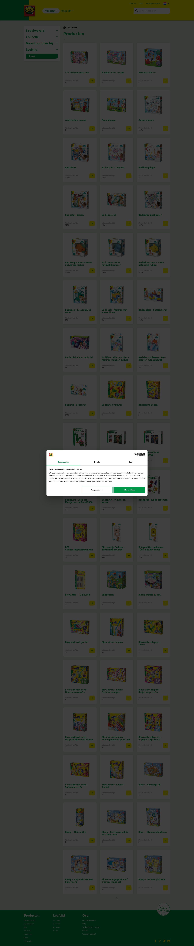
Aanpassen (95, 490)
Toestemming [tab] (63, 462)
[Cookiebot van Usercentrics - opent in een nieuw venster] (135, 454)
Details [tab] (97, 462)
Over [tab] (131, 462)
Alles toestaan (129, 490)
